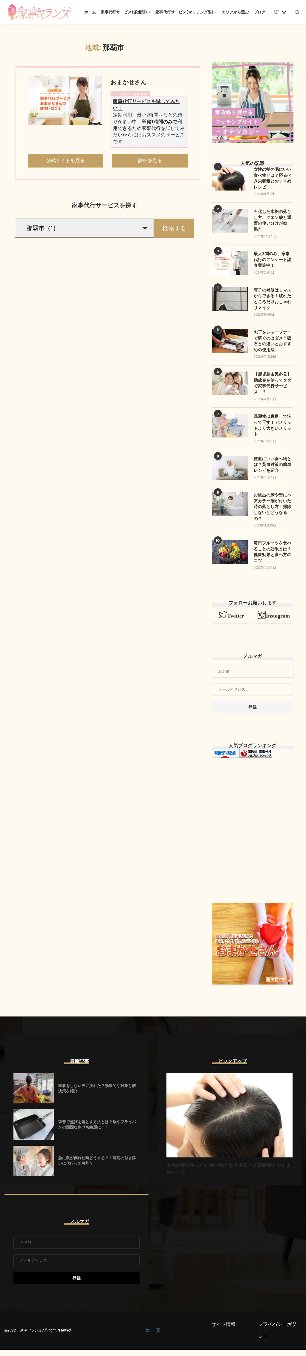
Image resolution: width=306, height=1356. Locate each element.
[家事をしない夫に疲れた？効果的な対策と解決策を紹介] (33, 1088)
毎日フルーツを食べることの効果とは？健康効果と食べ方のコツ (272, 551)
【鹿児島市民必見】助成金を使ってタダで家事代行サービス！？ (272, 382)
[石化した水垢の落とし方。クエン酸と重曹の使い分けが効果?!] (230, 221)
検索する (174, 228)
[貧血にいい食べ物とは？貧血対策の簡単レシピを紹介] (230, 468)
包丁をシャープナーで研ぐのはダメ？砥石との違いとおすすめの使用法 (272, 340)
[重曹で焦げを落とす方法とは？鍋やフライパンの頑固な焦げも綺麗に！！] (33, 1124)
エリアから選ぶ (235, 12)
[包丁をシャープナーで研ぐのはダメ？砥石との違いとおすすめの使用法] (230, 341)
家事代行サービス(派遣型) (124, 12)
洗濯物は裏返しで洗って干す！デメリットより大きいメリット (272, 425)
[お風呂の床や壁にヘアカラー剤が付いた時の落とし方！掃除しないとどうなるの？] (230, 504)
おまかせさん (128, 82)
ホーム (90, 12)
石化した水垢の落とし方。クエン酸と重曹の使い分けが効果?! (272, 220)
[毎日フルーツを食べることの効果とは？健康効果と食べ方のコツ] (230, 552)
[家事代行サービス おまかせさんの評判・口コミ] (65, 100)
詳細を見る (150, 160)
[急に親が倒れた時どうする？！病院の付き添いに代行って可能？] (33, 1161)
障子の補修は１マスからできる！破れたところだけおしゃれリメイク (272, 298)
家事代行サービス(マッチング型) (184, 12)
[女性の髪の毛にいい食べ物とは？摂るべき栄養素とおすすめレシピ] (230, 179)
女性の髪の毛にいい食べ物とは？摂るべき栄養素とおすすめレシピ (272, 178)
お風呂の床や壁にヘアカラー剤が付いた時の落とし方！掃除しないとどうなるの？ (272, 506)
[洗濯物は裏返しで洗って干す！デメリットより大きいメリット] (230, 425)
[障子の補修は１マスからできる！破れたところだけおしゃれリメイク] (230, 299)
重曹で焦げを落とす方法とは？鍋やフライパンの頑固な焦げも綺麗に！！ (97, 1124)
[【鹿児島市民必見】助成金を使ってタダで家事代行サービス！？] (230, 383)
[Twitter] (276, 12)
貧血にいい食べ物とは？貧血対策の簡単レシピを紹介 (272, 464)
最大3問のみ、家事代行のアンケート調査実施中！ (272, 259)
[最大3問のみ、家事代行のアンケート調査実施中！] (230, 263)
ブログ (259, 12)
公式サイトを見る (65, 160)
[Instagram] (284, 12)
